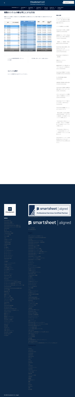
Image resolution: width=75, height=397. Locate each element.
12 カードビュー (31, 280)
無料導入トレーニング (8, 318)
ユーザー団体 (31, 372)
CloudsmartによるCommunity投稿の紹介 (13, 288)
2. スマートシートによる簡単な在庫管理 (12, 282)
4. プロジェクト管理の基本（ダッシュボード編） (14, 285)
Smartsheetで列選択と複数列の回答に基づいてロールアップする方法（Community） (63, 89)
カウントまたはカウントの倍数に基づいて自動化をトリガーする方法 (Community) (63, 96)
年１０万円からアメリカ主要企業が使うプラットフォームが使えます (42, 342)
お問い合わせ (31, 330)
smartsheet (30, 350)
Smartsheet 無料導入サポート (34, 325)
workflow (30, 386)
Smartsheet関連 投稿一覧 (33, 298)
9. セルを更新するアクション (34, 272)
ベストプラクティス (32, 370)
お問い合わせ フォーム (9, 330)
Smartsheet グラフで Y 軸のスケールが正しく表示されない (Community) (63, 102)
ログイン (20, 74)
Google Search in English (60, 8)
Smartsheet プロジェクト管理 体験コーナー (37, 251)
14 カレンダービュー (32, 283)
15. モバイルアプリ (8, 256)
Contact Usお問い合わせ (52, 8)
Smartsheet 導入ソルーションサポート (36, 322)
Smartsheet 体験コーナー (30, 8)
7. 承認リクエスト (8, 266)
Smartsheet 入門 (7, 231)
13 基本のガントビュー (33, 281)
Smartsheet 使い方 (32, 254)
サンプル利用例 (31, 336)
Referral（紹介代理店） (33, 313)
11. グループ (6, 248)
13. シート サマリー (8, 274)
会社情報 (30, 338)
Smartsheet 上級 (7, 275)
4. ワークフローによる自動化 (34, 267)
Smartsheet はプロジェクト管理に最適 (12, 226)
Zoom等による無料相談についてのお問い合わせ (38, 331)
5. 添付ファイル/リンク (33, 291)
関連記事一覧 (7, 291)
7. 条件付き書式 (7, 242)
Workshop (6, 278)
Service (30, 348)
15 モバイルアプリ (32, 284)
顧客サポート (7, 313)
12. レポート (6, 272)
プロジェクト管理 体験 (9, 299)
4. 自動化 (6, 261)
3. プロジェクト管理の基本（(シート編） (13, 283)
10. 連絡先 (6, 247)
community (30, 353)
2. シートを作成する (32, 286)
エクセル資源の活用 (32, 327)
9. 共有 (5, 245)
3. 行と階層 (6, 236)
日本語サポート (31, 380)
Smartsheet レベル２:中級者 (34, 259)
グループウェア (31, 302)
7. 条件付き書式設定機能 (33, 294)
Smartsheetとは (15, 7)
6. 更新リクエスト (8, 264)
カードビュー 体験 (8, 300)
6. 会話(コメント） (8, 241)
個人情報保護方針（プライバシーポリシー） (37, 339)
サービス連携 (7, 289)
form (29, 383)
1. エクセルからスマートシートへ (11, 280)
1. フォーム (6, 259)
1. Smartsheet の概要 (8, 233)
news (29, 359)
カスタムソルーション (8, 321)
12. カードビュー (7, 252)
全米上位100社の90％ (33, 341)
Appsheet (30, 368)
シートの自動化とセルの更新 (62, 26)
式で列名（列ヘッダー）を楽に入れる (40, 58)
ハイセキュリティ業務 (33, 303)
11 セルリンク (31, 262)
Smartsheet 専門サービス (33, 309)
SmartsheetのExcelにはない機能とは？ (12, 225)
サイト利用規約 (31, 228)
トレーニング (7, 322)
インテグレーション (32, 367)
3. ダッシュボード (8, 277)
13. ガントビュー (7, 253)
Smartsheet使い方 (23, 8)
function (30, 384)
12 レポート (30, 264)
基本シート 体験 (7, 296)
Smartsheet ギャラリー (33, 243)
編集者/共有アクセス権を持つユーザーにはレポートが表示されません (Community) (63, 67)
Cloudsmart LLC (37, 2)
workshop (30, 365)
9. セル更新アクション (9, 269)
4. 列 (5, 237)
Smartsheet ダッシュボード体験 (35, 250)
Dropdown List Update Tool (10, 308)
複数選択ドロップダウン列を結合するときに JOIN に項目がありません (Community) (63, 37)
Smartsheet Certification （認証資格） (36, 242)
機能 (29, 381)
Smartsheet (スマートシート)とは (35, 240)
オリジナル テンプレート (33, 316)
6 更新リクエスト (32, 269)
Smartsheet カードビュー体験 (34, 248)
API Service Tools (8, 307)
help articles (31, 356)
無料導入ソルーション (8, 316)
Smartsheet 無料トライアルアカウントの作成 (38, 324)
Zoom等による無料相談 (33, 314)
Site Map (30, 239)
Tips (29, 364)
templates (30, 362)
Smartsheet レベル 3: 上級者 (34, 256)
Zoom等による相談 (8, 319)
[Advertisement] (63, 162)
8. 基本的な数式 (7, 244)
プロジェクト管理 (32, 305)
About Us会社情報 (46, 8)
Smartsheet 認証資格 (8, 305)
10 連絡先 (30, 276)
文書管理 (30, 308)
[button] (4, 2)
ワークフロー (31, 306)
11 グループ (30, 278)
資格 (29, 387)
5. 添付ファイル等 (8, 239)
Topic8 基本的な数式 (32, 297)
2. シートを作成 (7, 234)
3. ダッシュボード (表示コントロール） (36, 258)
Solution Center (7, 311)
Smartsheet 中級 (7, 258)
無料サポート (7, 315)
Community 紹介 (7, 286)
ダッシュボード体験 (8, 297)
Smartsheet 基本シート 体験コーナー (36, 253)
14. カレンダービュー (8, 255)
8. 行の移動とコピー (8, 267)
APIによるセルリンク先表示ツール (11, 310)
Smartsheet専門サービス (38, 8)
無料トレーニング (32, 320)
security (30, 361)
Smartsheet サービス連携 (33, 245)
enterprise (30, 354)
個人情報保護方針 (32, 229)
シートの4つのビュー (8, 250)
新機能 (29, 378)
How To (30, 357)
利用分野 (30, 373)
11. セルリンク (7, 270)
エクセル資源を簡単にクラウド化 (35, 328)
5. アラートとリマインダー (10, 263)
